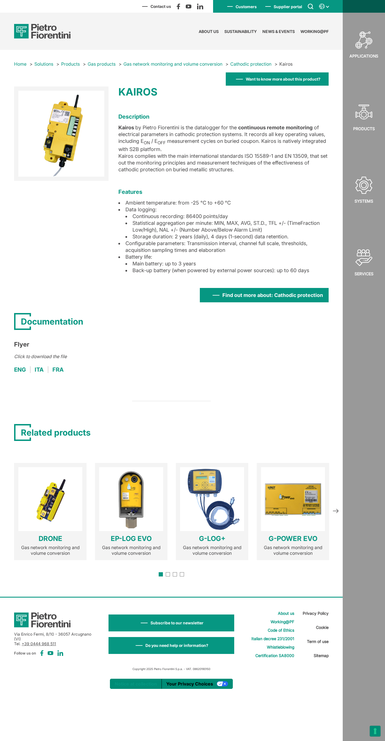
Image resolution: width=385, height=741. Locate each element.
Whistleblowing (280, 647)
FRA (58, 369)
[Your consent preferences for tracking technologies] (375, 731)
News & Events (278, 31)
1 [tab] (161, 574)
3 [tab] (175, 574)
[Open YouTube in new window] (188, 6)
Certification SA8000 (274, 655)
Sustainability (240, 31)
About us (209, 31)
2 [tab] (168, 574)
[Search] (310, 6)
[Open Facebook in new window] (178, 6)
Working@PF (314, 31)
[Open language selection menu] (324, 6)
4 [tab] (182, 574)
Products (364, 128)
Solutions (43, 64)
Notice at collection (136, 684)
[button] (171, 622)
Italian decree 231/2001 (272, 638)
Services (364, 273)
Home (20, 64)
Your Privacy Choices (189, 684)
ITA (39, 369)
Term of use (318, 641)
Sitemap (321, 655)
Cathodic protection (250, 64)
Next (335, 511)
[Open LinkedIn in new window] (200, 6)
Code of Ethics (281, 630)
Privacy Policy (316, 613)
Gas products (102, 64)
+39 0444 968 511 (39, 643)
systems (364, 201)
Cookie (322, 627)
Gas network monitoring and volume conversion (172, 64)
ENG (20, 369)
